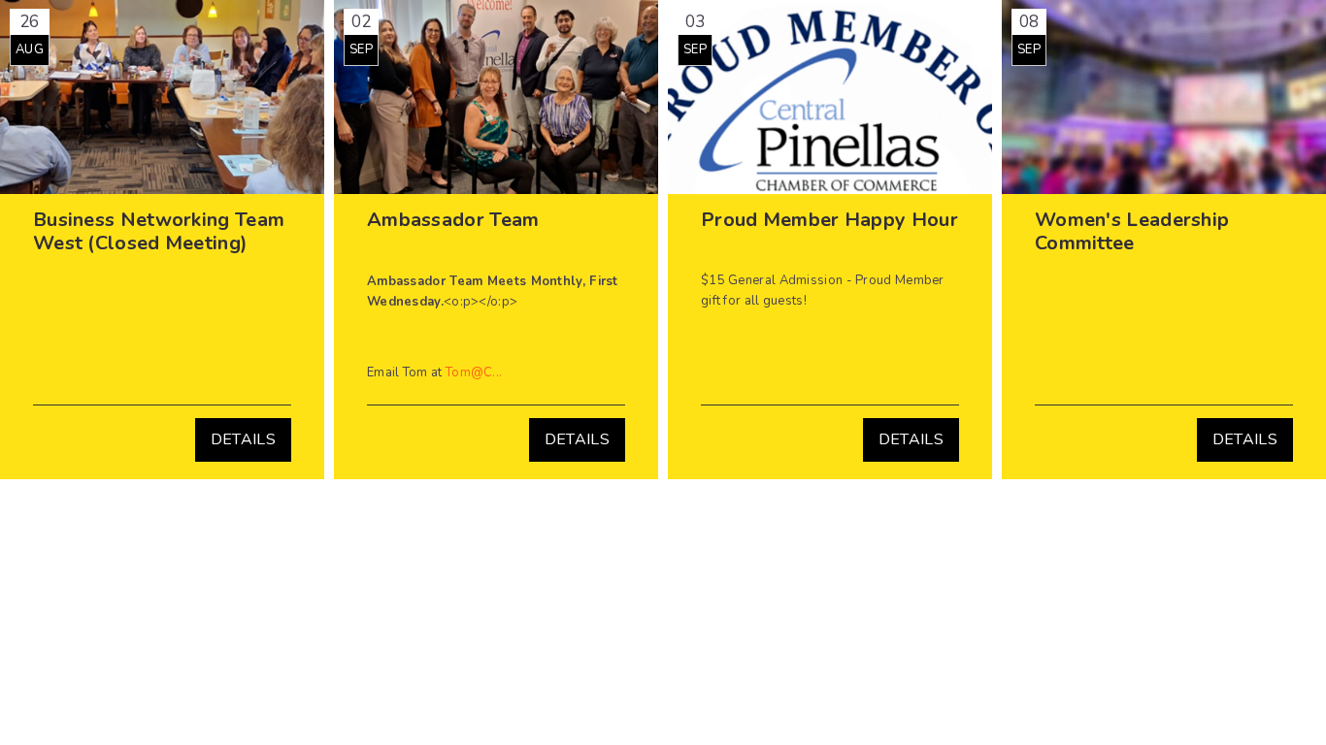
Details (243, 439)
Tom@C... (474, 372)
